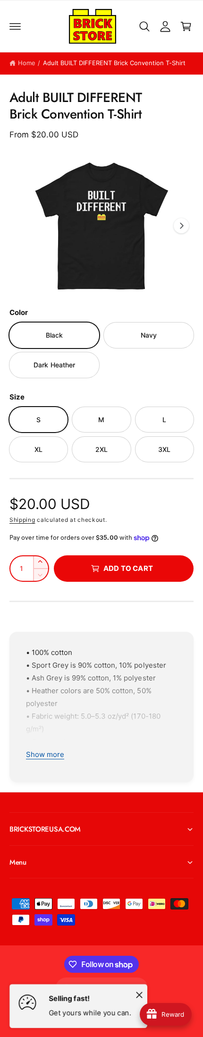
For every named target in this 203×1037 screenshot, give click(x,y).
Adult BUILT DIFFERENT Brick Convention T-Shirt (114, 63)
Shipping (22, 519)
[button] (15, 26)
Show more (45, 754)
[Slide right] (181, 225)
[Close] (139, 994)
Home (26, 63)
